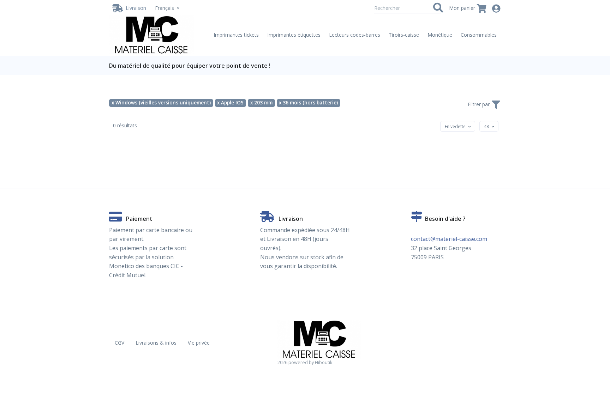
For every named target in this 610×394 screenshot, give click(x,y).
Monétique (439, 34)
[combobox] (457, 126)
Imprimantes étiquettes (294, 34)
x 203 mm (261, 102)
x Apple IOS (230, 102)
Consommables (479, 34)
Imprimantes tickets (236, 34)
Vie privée (199, 342)
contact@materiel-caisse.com (449, 239)
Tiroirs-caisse (404, 34)
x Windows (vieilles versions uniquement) (161, 102)
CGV (119, 342)
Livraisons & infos (156, 342)
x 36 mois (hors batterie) (308, 102)
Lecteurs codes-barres (354, 34)
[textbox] (455, 126)
